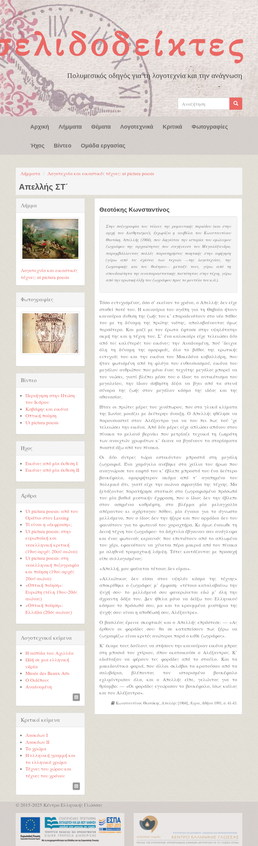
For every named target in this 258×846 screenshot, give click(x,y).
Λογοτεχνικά (136, 126)
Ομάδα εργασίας (103, 145)
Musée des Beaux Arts (47, 673)
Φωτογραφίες (210, 126)
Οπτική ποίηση (41, 415)
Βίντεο (62, 145)
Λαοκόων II (37, 742)
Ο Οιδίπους (37, 680)
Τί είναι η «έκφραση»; (48, 524)
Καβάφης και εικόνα (46, 409)
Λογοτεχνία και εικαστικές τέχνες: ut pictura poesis (101, 173)
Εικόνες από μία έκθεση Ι (51, 463)
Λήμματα (70, 126)
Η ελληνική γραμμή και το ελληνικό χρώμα (50, 758)
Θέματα (101, 126)
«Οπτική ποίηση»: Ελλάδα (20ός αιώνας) (48, 608)
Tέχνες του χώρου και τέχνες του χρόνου (48, 771)
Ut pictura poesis (42, 422)
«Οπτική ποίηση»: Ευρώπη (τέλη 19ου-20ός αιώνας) (51, 592)
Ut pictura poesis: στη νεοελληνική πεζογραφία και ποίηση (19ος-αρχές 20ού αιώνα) (52, 568)
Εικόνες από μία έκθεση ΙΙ (52, 470)
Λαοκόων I (36, 735)
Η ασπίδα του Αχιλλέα (49, 653)
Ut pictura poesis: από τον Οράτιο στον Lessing (51, 514)
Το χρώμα (35, 748)
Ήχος (37, 145)
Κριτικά (172, 126)
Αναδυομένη (38, 686)
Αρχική (39, 126)
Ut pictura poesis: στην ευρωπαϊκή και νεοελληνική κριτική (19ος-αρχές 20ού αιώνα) (51, 541)
